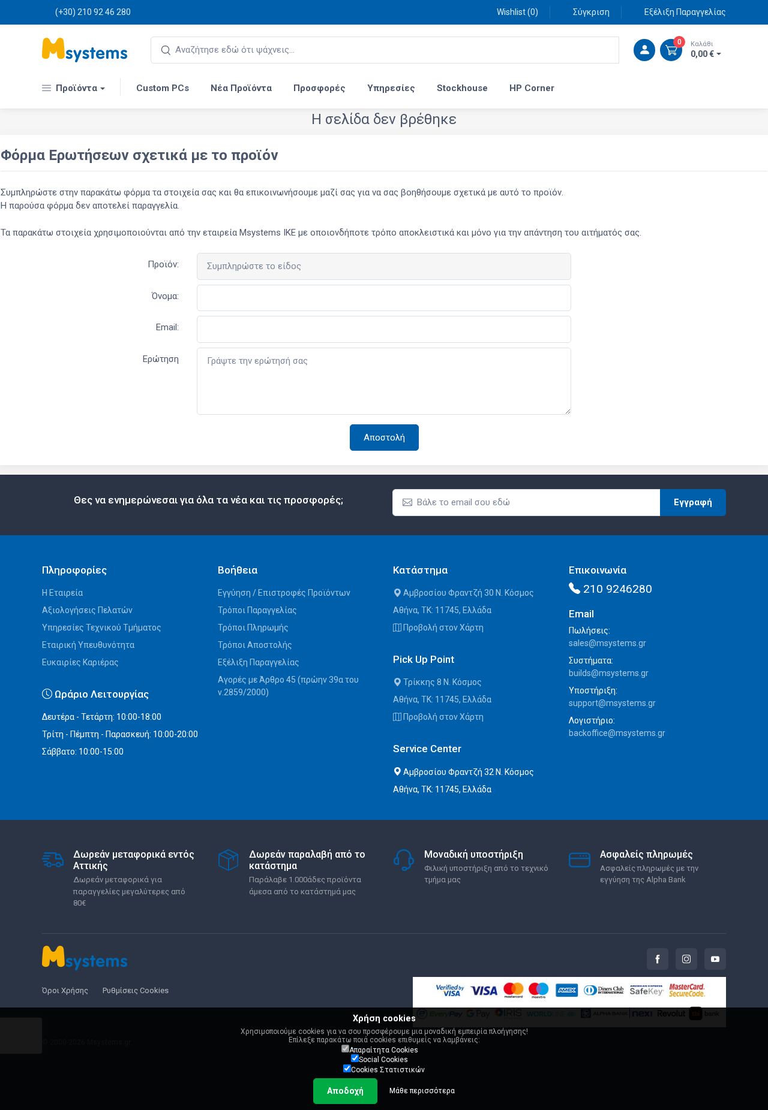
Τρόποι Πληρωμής (253, 627)
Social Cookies (383, 1059)
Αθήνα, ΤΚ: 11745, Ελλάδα (442, 610)
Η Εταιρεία (62, 593)
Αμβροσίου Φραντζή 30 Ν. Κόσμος (467, 593)
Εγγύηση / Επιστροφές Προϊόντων (284, 593)
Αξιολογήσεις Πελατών (87, 610)
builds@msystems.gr (609, 673)
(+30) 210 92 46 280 (93, 12)
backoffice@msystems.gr (617, 733)
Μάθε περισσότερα (422, 1091)
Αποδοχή (345, 1091)
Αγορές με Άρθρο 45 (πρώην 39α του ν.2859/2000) (288, 686)
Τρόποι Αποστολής (255, 645)
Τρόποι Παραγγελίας (257, 610)
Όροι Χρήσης (65, 990)
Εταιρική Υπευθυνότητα (88, 645)
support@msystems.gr (612, 703)
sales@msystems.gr (607, 643)
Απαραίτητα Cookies (383, 1050)
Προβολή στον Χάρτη (442, 627)
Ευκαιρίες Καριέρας (80, 662)
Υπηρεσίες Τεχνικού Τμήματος (101, 627)
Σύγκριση (591, 12)
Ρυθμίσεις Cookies (136, 990)
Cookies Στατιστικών (388, 1070)
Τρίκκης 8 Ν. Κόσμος (441, 682)
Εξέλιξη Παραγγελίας (685, 12)
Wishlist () (517, 12)
